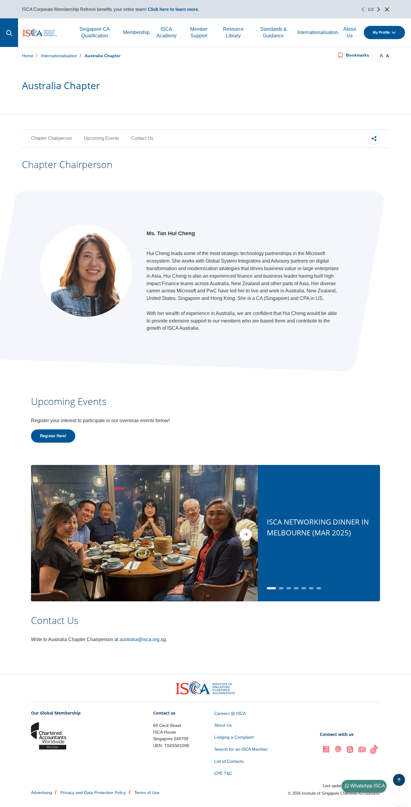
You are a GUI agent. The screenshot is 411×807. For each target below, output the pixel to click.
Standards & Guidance (273, 32)
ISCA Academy (166, 32)
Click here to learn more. (173, 9)
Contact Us (142, 138)
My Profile (381, 32)
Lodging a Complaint (234, 737)
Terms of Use (146, 792)
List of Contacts (229, 761)
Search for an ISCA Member (241, 749)
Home (27, 56)
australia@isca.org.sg (142, 639)
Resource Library (233, 32)
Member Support (199, 32)
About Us (349, 32)
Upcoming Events (101, 138)
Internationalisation (318, 32)
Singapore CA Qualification (94, 32)
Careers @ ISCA (230, 713)
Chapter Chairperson (51, 138)
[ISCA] (40, 32)
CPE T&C (223, 773)
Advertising (41, 792)
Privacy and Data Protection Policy (93, 792)
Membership (136, 32)
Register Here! (53, 436)
